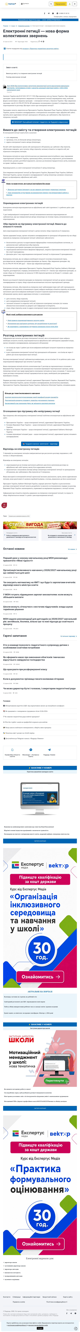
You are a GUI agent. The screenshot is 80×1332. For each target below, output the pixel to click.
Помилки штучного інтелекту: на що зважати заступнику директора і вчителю (36, 189)
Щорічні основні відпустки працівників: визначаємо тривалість (26, 830)
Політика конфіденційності (56, 1302)
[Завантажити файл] (4, 87)
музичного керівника (12, 1279)
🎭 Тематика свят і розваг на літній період (18, 733)
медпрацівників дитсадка (13, 1276)
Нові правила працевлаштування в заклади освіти (25, 320)
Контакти (6, 1297)
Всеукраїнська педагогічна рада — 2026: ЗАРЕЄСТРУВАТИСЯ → (40, 20)
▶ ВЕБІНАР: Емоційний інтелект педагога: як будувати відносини (40, 122)
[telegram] (48, 14)
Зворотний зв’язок (49, 1297)
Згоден (40, 1328)
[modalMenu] (75, 4)
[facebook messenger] (53, 14)
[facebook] (44, 14)
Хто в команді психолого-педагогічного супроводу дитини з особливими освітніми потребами (36, 646)
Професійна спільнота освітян (12, 755)
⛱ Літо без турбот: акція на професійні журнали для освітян (25, 722)
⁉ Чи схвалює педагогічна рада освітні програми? (21, 717)
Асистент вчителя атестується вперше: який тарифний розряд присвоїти (31, 397)
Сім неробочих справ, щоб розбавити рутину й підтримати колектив (28, 1093)
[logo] (10, 4)
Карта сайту (67, 1297)
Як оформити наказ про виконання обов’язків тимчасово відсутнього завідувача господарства (34, 658)
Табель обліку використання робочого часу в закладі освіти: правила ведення (31, 1007)
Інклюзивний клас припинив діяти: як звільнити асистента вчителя (30, 403)
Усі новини (71, 549)
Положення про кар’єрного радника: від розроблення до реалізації (32, 323)
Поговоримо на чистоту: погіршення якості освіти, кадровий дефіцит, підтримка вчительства (36, 834)
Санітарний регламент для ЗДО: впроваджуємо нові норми (24, 1002)
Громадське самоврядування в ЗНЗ (19, 516)
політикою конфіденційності (17, 1325)
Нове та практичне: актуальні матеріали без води (28, 184)
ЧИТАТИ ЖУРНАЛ (40, 841)
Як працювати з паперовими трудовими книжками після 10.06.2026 (32, 326)
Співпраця (16, 1297)
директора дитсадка (12, 1269)
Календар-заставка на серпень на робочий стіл (20, 997)
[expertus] (24, 4)
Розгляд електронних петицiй (16, 77)
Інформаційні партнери (31, 1297)
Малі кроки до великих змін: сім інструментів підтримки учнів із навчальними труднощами (36, 1096)
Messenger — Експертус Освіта (30, 755)
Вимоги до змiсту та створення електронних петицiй (24, 73)
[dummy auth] (70, 4)
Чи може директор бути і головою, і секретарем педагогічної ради (39, 688)
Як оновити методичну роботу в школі (17, 1089)
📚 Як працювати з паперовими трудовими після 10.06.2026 (25, 711)
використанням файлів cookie (38, 1325)
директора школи (11, 1262)
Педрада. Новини (49, 755)
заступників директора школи (15, 1266)
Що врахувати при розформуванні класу (25, 669)
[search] (51, 4)
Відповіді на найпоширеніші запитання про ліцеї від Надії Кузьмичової (29, 827)
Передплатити (60, 4)
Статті (13, 26)
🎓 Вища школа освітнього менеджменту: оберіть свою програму (27, 727)
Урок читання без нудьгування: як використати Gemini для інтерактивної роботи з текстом (37, 194)
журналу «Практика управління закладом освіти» (41, 48)
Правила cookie (19, 1302)
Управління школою (24, 26)
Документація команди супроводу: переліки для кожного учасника (29, 400)
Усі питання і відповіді (67, 636)
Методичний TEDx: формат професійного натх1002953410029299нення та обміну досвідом (35, 1101)
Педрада (6, 26)
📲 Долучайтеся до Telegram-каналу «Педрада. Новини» (23, 738)
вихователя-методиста (12, 1273)
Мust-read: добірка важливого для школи (24, 314)
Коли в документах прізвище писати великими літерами (33, 679)
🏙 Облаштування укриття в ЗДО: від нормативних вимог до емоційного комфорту (33, 706)
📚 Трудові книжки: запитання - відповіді (40, 444)
